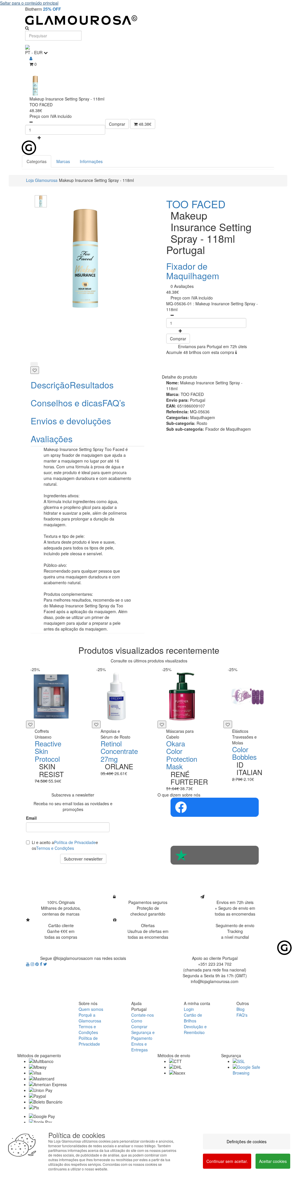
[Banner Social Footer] (215, 807)
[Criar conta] (30, 58)
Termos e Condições (55, 848)
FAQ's (241, 1015)
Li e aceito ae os (65, 845)
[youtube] (28, 964)
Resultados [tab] (92, 385)
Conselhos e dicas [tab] (66, 403)
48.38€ (144, 124)
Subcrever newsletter (83, 859)
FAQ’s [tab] (113, 403)
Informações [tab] (91, 161)
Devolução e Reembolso (195, 1029)
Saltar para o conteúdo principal (29, 3)
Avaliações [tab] (52, 438)
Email (31, 818)
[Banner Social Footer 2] (215, 855)
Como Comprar (139, 1023)
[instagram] (33, 964)
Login (189, 1009)
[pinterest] (37, 964)
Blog (240, 1009)
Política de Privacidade (75, 842)
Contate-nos (142, 1015)
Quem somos (91, 1009)
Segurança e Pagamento (143, 1035)
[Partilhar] (34, 364)
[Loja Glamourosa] (148, 20)
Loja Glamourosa (42, 180)
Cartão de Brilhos (193, 1018)
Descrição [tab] (50, 385)
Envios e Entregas (139, 1047)
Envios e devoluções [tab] (71, 420)
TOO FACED (195, 203)
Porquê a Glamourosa (90, 1018)
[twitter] (45, 964)
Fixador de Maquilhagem (192, 271)
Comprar (117, 124)
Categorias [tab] (37, 161)
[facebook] (41, 964)
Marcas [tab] (63, 161)
